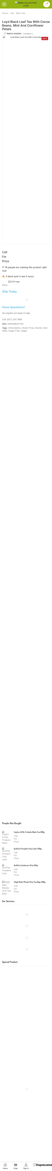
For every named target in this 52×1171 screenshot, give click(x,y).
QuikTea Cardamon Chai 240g (26, 865)
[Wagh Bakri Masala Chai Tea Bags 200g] (6, 887)
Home (5, 13)
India (33, 805)
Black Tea (20, 13)
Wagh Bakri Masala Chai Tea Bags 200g (29, 882)
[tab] (11, 344)
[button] (20, 593)
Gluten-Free (28, 328)
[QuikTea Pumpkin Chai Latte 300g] (6, 854)
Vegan (24, 331)
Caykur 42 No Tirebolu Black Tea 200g (29, 832)
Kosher (38, 328)
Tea (12, 13)
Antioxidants (14, 328)
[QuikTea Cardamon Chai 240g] (6, 871)
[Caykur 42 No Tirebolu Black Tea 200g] (6, 837)
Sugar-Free (14, 331)
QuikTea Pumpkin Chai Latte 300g (28, 848)
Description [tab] (11, 344)
